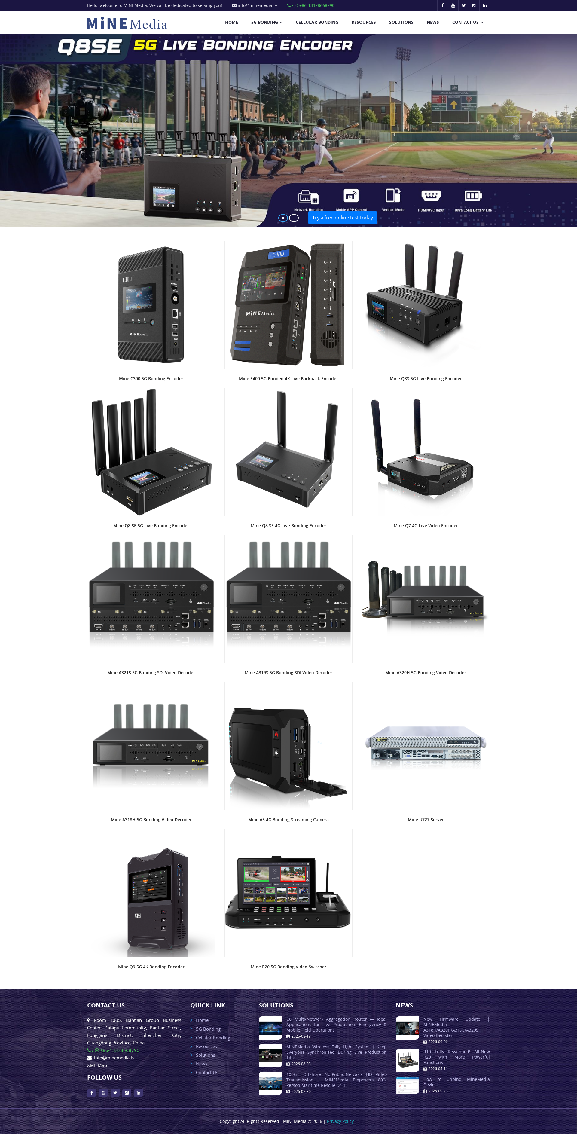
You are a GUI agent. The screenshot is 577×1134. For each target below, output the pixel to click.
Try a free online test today (342, 217)
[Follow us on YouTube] (453, 5)
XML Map (97, 1065)
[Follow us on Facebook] (442, 5)
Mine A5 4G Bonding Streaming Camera (288, 819)
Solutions (401, 22)
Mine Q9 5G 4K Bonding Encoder (151, 967)
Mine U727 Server (426, 819)
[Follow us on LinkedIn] (484, 5)
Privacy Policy (340, 1121)
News (433, 22)
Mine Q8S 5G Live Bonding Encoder (426, 378)
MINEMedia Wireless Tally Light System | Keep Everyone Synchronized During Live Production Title (336, 1052)
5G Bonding (264, 22)
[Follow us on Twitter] (463, 5)
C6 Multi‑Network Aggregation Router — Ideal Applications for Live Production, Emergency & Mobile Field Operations (336, 1024)
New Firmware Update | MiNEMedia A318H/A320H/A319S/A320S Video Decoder (456, 1027)
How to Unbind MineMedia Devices (456, 1081)
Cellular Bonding (317, 22)
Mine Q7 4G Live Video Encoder (426, 525)
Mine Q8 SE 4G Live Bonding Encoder (288, 525)
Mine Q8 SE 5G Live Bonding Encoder (151, 525)
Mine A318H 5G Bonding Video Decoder (151, 819)
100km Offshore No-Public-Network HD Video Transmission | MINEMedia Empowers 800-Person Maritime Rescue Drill (336, 1079)
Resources (364, 22)
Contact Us (465, 22)
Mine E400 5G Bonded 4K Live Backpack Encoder (288, 378)
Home (231, 22)
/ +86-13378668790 (312, 5)
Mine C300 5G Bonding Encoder (151, 378)
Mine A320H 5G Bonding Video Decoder (425, 672)
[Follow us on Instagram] (474, 5)
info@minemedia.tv (257, 5)
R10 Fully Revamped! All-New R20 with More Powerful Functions (456, 1057)
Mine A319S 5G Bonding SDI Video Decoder (288, 672)
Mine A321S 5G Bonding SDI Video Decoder (151, 672)
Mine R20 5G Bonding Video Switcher (288, 967)
